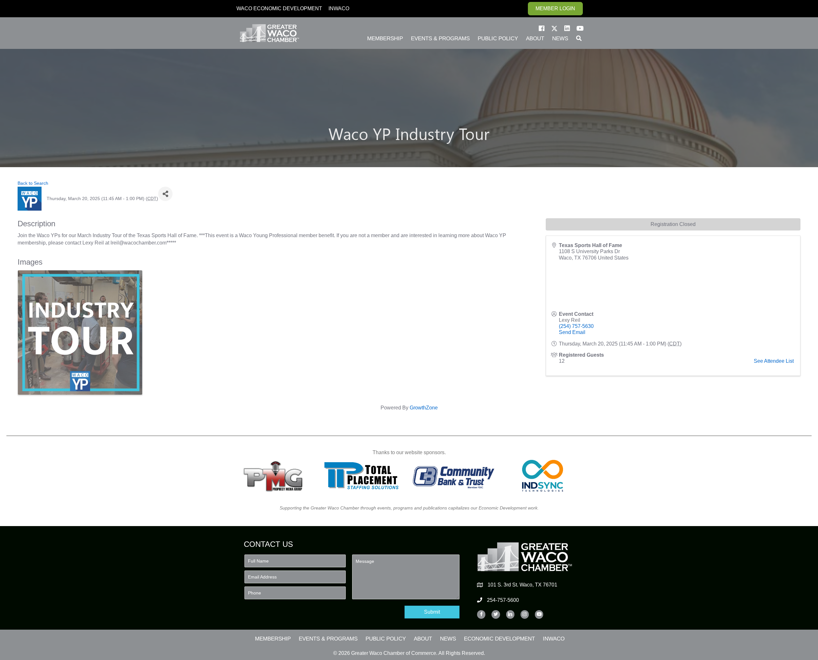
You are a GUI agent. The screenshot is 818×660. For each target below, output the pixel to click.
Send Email (572, 332)
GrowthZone (424, 407)
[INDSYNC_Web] (543, 475)
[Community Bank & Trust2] (454, 475)
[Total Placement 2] (364, 475)
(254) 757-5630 (576, 326)
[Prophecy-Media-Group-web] (275, 475)
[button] (541, 28)
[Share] (165, 194)
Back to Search (33, 183)
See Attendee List (774, 361)
